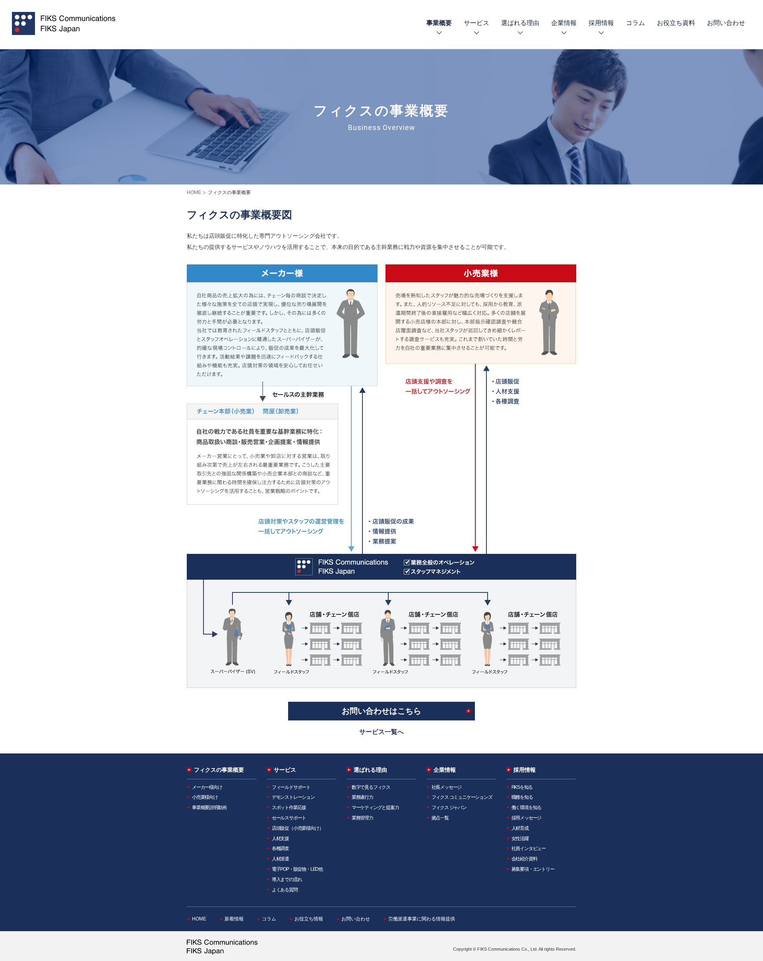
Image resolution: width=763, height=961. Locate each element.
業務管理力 (362, 818)
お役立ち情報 (308, 919)
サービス (476, 22)
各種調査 (280, 848)
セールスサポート (289, 818)
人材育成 (520, 828)
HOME (194, 192)
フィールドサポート (291, 787)
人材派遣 (280, 859)
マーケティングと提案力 (375, 807)
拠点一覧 (440, 818)
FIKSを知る (522, 787)
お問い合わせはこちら (381, 711)
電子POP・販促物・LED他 (297, 869)
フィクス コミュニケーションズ (462, 797)
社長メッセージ (447, 787)
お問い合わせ (726, 22)
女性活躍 (520, 838)
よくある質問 (285, 890)
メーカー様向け (207, 787)
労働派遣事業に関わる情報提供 (421, 919)
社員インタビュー (528, 848)
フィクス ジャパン (449, 807)
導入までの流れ (287, 879)
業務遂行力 (362, 797)
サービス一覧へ (381, 731)
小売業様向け (205, 797)
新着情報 (234, 919)
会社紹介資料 (524, 859)
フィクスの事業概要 (219, 770)
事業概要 (439, 22)
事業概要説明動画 (209, 807)
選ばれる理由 (520, 22)
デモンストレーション (293, 797)
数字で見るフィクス (371, 787)
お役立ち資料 (676, 22)
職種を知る (522, 797)
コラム (635, 22)
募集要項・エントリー (532, 869)
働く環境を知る (526, 807)
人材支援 (280, 838)
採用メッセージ (526, 818)
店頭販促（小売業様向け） (297, 828)
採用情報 (601, 22)
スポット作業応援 (289, 807)
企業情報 (564, 22)
